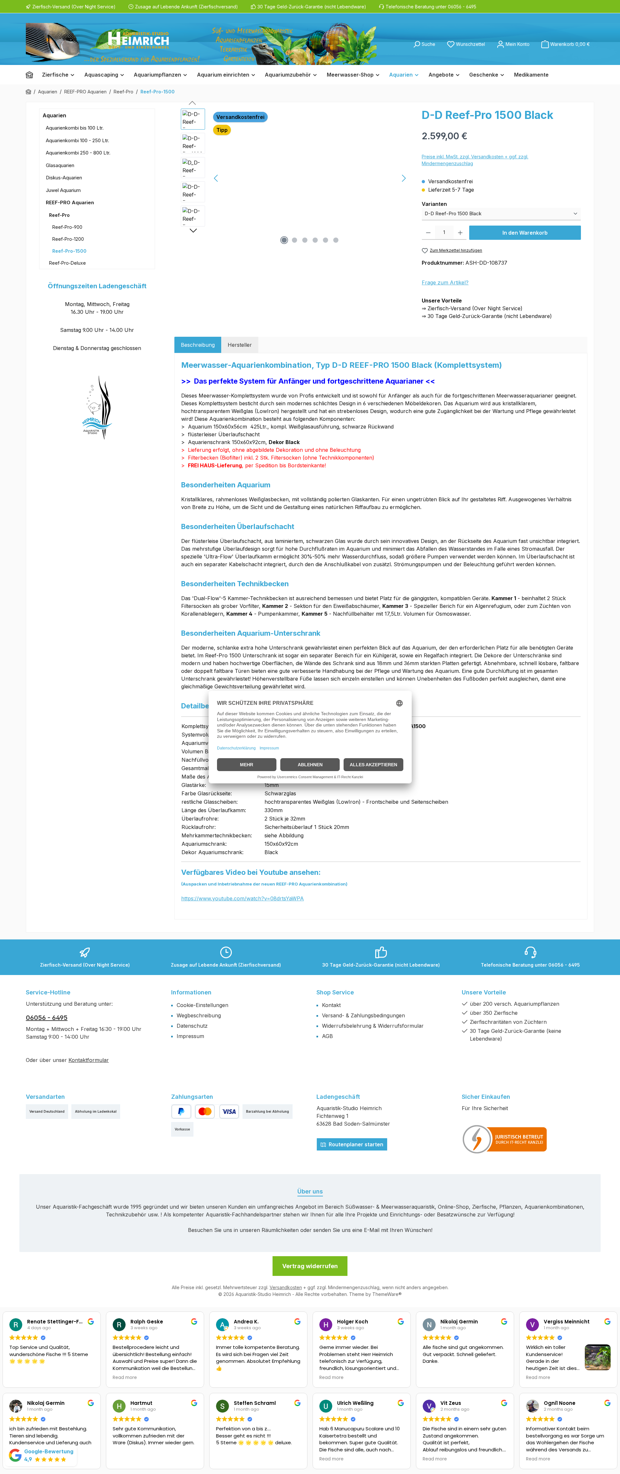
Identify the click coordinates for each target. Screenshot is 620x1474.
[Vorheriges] (216, 178)
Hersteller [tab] (240, 345)
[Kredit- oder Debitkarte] (217, 1111)
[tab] (197, 345)
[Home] (31, 74)
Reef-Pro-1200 (68, 239)
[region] (294, 178)
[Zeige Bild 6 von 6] (335, 240)
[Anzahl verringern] (428, 233)
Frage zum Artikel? (445, 282)
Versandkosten (286, 1287)
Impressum (190, 1036)
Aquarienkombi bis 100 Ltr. (75, 128)
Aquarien (54, 115)
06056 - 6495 (46, 1018)
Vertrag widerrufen (310, 1266)
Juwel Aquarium (63, 190)
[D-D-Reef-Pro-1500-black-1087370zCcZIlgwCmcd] (310, 178)
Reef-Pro (59, 215)
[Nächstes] (403, 178)
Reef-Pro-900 (67, 227)
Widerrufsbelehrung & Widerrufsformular (373, 1026)
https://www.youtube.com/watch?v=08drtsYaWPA (242, 898)
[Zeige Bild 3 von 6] (304, 240)
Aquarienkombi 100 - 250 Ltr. (77, 140)
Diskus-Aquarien (64, 178)
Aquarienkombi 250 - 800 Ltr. (78, 153)
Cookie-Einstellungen (202, 1005)
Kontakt (331, 1005)
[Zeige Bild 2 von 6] (294, 240)
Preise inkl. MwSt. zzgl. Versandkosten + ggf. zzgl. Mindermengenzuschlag (475, 160)
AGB (327, 1036)
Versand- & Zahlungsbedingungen (363, 1015)
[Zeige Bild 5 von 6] (325, 240)
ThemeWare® (387, 1294)
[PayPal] (181, 1111)
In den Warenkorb (525, 232)
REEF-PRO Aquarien (70, 202)
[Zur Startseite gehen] (201, 44)
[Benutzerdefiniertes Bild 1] (505, 1139)
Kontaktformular (88, 1060)
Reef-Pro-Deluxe (67, 263)
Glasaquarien (60, 165)
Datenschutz (192, 1026)
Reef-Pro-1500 (69, 251)
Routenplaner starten (355, 1144)
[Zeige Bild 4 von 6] (315, 240)
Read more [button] (125, 1378)
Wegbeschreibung (199, 1015)
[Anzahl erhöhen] (460, 233)
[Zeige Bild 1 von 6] (284, 240)
